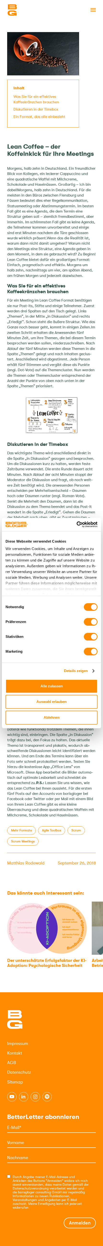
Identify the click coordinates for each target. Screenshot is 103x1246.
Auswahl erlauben (51, 702)
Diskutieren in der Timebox (35, 109)
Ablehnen (52, 717)
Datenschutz (19, 1072)
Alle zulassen (51, 686)
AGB (11, 1062)
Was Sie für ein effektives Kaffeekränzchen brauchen (36, 99)
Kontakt (14, 1053)
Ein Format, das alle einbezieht (39, 117)
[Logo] (31, 10)
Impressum (17, 1043)
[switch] (90, 622)
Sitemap (15, 1082)
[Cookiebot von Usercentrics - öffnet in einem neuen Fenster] (76, 524)
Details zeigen (76, 671)
